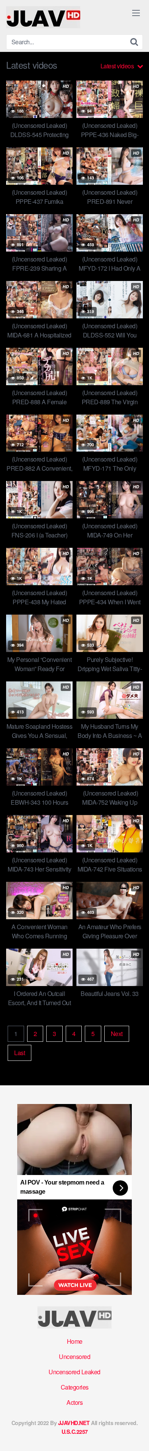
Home (75, 1341)
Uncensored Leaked (74, 1371)
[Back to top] (136, 1434)
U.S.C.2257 (75, 1431)
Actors (74, 1402)
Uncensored (74, 1356)
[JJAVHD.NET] (43, 17)
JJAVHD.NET (74, 1423)
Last (19, 1052)
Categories (75, 1387)
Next (117, 1033)
